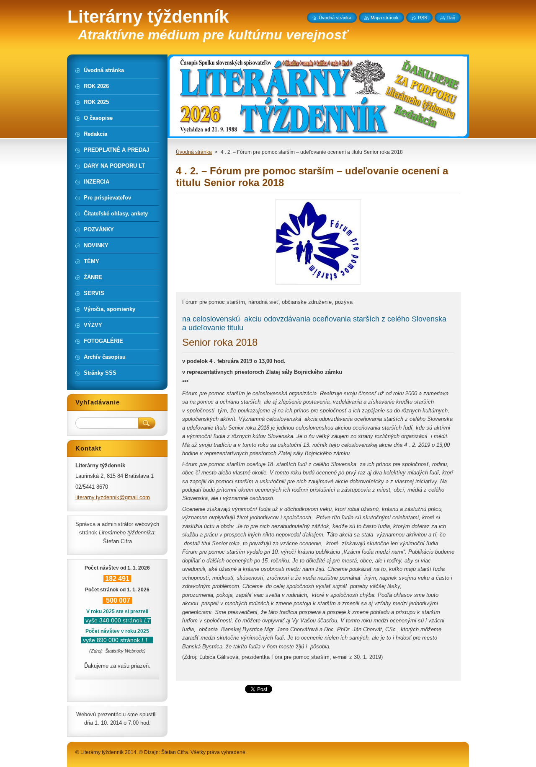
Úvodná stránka (194, 152)
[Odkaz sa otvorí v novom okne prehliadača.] (318, 284)
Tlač (450, 17)
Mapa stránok (385, 17)
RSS (422, 17)
